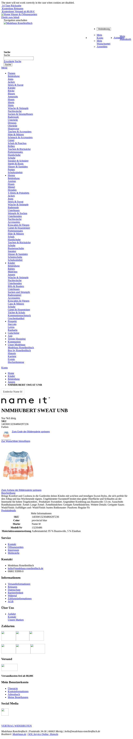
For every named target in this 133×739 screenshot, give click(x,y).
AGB (10, 601)
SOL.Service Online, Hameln (43, 734)
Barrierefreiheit (15, 592)
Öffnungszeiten (15, 547)
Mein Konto (100, 36)
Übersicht (13, 688)
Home (11, 373)
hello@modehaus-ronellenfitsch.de (25, 568)
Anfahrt (12, 614)
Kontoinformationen (18, 691)
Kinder (11, 376)
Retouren (12, 586)
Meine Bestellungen (18, 697)
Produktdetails (8, 510)
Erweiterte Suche (12, 61)
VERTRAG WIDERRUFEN (16, 725)
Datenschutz (14, 589)
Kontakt (12, 544)
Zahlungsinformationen (20, 598)
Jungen (11, 382)
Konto (4, 367)
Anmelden (102, 46)
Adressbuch (14, 694)
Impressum (13, 550)
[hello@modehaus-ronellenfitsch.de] (5, 714)
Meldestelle (13, 553)
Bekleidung (14, 379)
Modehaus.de (19, 734)
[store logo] (18, 23)
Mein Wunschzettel (103, 42)
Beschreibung (8, 493)
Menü (4, 67)
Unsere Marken (16, 619)
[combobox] (19, 58)
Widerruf (12, 595)
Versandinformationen (19, 584)
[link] (104, 28)
